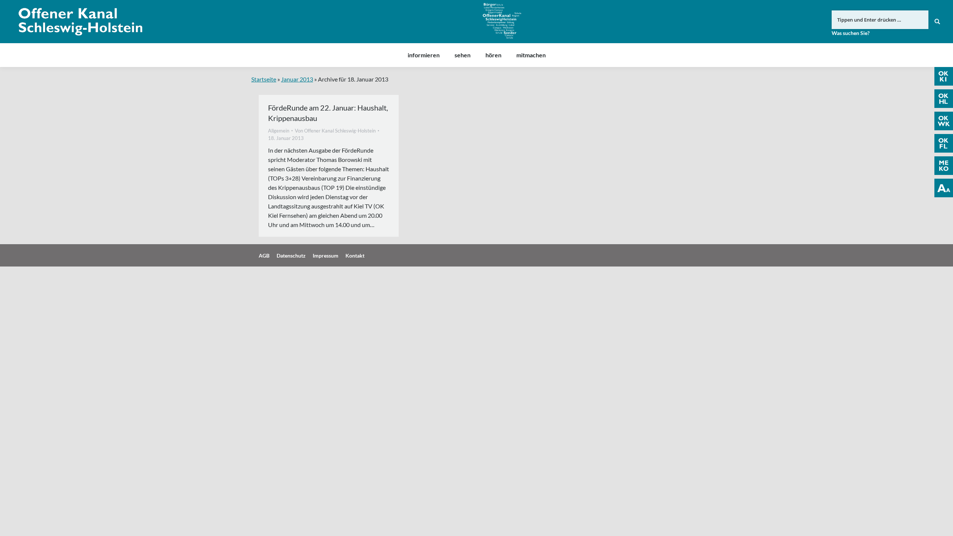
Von (335, 131)
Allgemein (278, 131)
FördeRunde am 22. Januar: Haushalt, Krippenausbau (328, 112)
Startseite (263, 79)
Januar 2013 (297, 79)
